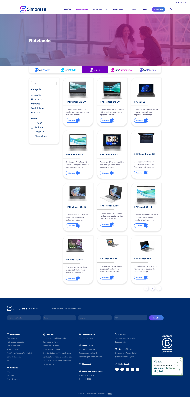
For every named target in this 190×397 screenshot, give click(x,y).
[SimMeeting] (148, 69)
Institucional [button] (118, 9)
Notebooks (36, 99)
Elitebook (39, 131)
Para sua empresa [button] (100, 9)
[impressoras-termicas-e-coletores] (121, 69)
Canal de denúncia (14, 356)
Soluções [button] (67, 9)
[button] (171, 9)
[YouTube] (127, 369)
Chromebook (41, 136)
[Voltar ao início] (33, 9)
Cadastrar (156, 318)
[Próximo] (158, 288)
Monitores (36, 112)
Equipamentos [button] (82, 9)
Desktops (35, 103)
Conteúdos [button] (132, 9)
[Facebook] (117, 369)
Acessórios (36, 95)
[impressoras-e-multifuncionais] (42, 69)
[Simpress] (132, 369)
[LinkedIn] (122, 369)
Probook (39, 127)
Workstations (37, 108)
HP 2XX (38, 123)
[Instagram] (137, 369)
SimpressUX (87, 364)
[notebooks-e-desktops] (95, 69)
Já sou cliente (158, 9)
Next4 (110, 393)
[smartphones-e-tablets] (68, 69)
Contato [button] (145, 9)
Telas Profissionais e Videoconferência (57, 353)
